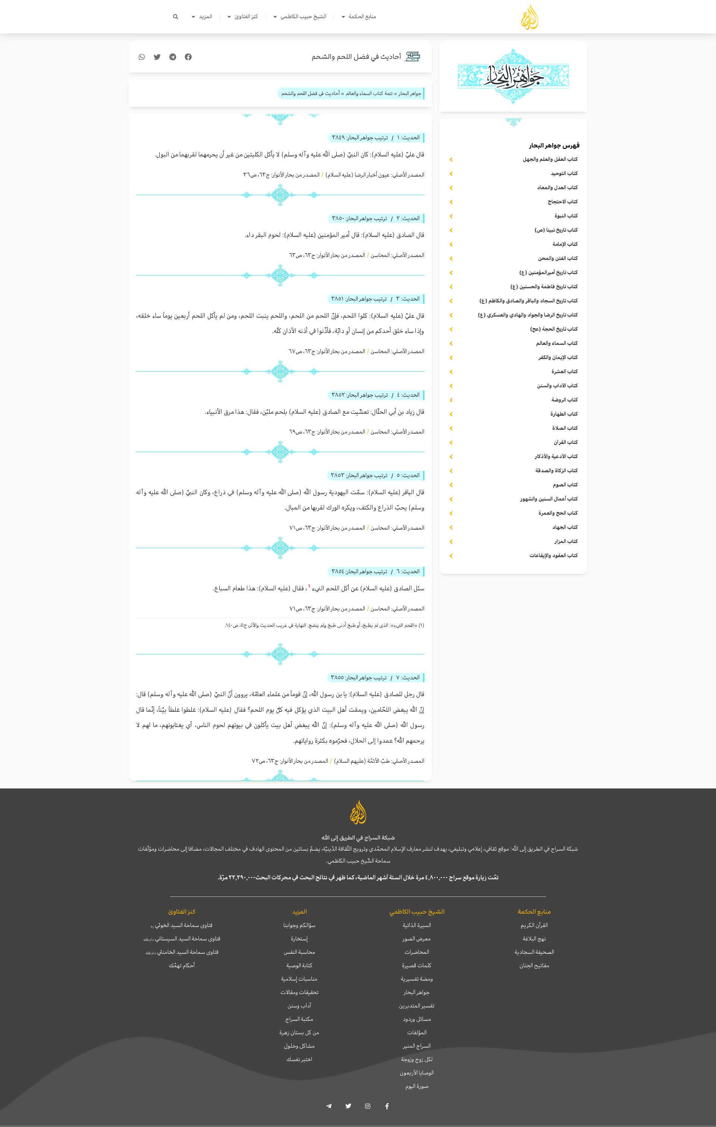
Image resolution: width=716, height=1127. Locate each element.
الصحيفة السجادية (534, 952)
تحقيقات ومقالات (299, 992)
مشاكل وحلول (299, 1046)
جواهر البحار (417, 992)
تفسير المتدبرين (416, 1005)
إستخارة (299, 938)
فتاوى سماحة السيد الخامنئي (182, 952)
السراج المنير (417, 1046)
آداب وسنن (299, 1005)
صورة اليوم (416, 1086)
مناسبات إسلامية (299, 978)
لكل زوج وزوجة (417, 1059)
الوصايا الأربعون (417, 1072)
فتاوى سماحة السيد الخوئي (182, 925)
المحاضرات (417, 952)
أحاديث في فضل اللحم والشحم (356, 57)
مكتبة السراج (299, 1019)
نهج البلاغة (534, 938)
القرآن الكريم (534, 925)
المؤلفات (417, 1032)
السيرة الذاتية (417, 925)
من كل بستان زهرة (299, 1032)
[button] (175, 17)
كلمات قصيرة (416, 965)
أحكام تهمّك (182, 965)
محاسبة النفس (299, 952)
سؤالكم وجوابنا (299, 925)
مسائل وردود (417, 1019)
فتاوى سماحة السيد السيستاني (181, 938)
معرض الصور (417, 938)
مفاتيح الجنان (534, 965)
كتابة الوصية (299, 965)
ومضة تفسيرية (417, 978)
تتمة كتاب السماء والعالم (369, 93)
